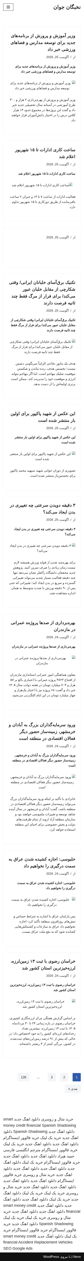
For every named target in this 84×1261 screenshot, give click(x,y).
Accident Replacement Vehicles (45, 1242)
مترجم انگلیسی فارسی (21, 1150)
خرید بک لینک (50, 1138)
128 (23, 1077)
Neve (77, 1256)
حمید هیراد (66, 1156)
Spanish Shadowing (59, 1125)
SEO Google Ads (18, 1248)
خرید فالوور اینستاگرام (21, 1138)
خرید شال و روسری (57, 1119)
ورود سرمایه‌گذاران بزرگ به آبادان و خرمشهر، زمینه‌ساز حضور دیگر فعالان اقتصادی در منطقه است (42, 731)
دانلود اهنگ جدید (27, 1119)
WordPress (51, 1256)
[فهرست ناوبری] (8, 7)
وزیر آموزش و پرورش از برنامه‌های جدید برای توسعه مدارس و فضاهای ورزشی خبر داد (43, 42)
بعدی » (73, 1089)
